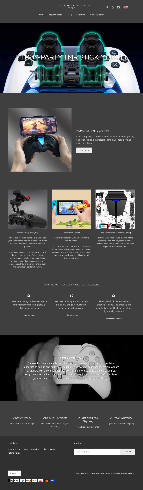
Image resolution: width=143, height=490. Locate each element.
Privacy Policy (14, 449)
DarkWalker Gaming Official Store (71, 7)
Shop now (84, 150)
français (13, 473)
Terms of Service (31, 449)
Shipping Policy (49, 449)
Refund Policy (14, 453)
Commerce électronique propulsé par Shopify (120, 473)
